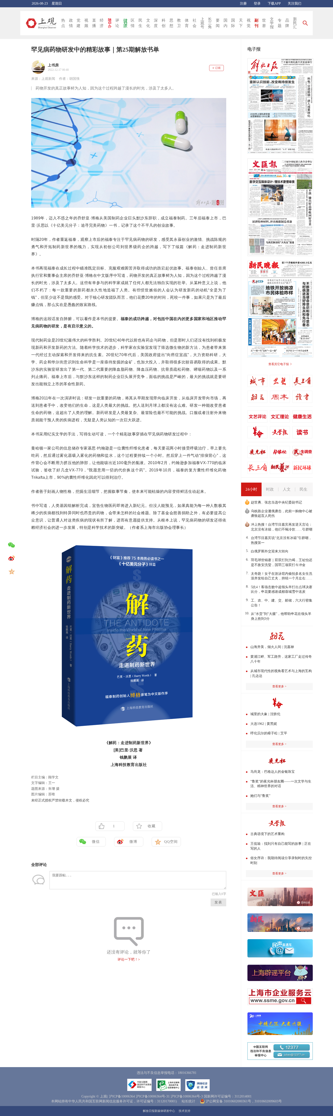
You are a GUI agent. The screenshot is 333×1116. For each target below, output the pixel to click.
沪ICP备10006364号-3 (187, 1096)
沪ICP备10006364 (122, 1096)
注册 (243, 3)
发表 (218, 902)
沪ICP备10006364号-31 (153, 1096)
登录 (257, 3)
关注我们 (294, 3)
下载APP (274, 3)
